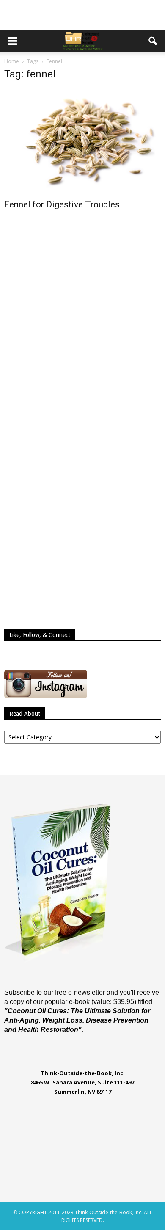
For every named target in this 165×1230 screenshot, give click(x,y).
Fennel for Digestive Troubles (62, 204)
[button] (153, 41)
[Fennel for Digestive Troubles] (82, 141)
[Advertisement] (82, 14)
